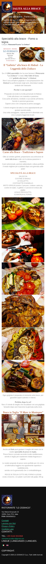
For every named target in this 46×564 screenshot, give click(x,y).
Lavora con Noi (9, 523)
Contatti (5, 520)
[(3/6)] (23, 278)
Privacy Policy (8, 526)
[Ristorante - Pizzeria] (7, 7)
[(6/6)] (23, 376)
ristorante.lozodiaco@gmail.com (13, 539)
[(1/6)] (23, 213)
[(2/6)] (23, 246)
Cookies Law (8, 529)
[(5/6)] (23, 344)
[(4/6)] (23, 311)
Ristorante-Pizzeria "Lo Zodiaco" (19, 44)
